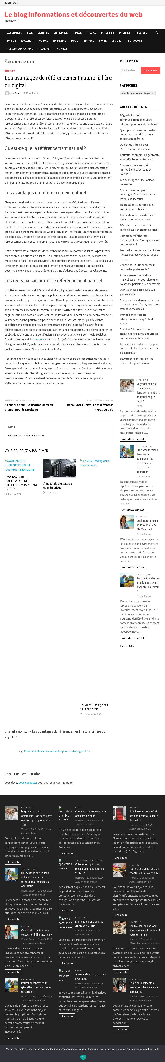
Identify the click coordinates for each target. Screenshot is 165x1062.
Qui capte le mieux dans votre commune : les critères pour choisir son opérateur (137, 134)
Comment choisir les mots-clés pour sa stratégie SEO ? (57, 751)
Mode (74, 40)
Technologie (134, 40)
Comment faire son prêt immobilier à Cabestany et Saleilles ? (135, 169)
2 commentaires (84, 824)
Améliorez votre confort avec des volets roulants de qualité (143, 816)
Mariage (43, 40)
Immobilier (107, 32)
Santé (103, 40)
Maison (11, 40)
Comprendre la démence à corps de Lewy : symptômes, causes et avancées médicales (139, 304)
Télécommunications (20, 48)
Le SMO (39, 339)
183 (130, 646)
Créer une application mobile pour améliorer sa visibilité (89, 869)
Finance (91, 32)
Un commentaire (84, 934)
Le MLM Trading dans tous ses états (94, 707)
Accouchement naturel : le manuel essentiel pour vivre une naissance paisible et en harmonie (140, 279)
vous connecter (28, 782)
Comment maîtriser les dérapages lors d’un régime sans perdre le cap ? (139, 240)
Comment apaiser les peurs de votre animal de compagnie (143, 987)
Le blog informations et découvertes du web (74, 14)
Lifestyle (141, 32)
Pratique (88, 40)
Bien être (43, 32)
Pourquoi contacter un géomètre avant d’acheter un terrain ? (36, 987)
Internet (124, 32)
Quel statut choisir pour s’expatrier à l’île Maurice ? (147, 525)
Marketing (59, 40)
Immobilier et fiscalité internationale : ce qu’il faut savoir (136, 319)
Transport (45, 48)
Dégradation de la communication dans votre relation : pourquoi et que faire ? (139, 119)
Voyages (62, 48)
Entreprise (61, 32)
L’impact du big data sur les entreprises (58, 486)
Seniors (116, 40)
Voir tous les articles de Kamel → (26, 435)
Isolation (27, 40)
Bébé (30, 32)
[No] (161, 1053)
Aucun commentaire (34, 894)
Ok (83, 1057)
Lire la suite (13, 862)
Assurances (14, 32)
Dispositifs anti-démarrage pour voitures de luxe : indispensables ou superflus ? (139, 348)
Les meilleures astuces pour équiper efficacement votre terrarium (144, 930)
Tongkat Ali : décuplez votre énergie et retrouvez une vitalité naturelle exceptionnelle (139, 333)
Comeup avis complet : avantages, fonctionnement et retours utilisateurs (138, 194)
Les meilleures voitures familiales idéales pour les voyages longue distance (140, 254)
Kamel (17, 93)
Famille (77, 32)
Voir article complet (133, 439)
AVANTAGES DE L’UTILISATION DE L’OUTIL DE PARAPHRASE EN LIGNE (21, 483)
